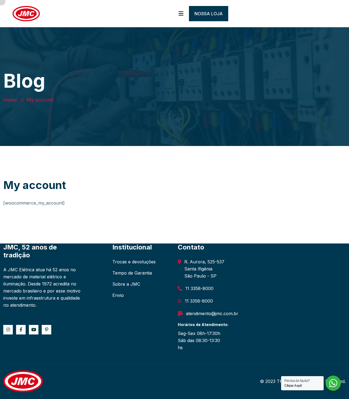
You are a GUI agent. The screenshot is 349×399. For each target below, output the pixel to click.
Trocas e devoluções (134, 261)
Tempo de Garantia (132, 273)
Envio (118, 295)
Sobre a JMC (126, 284)
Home (11, 100)
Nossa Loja (208, 13)
